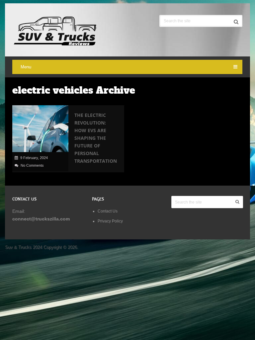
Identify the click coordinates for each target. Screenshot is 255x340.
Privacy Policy (110, 221)
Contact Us (108, 211)
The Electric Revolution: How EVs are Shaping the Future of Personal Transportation (95, 138)
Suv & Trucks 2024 (23, 247)
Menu (26, 66)
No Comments (32, 165)
